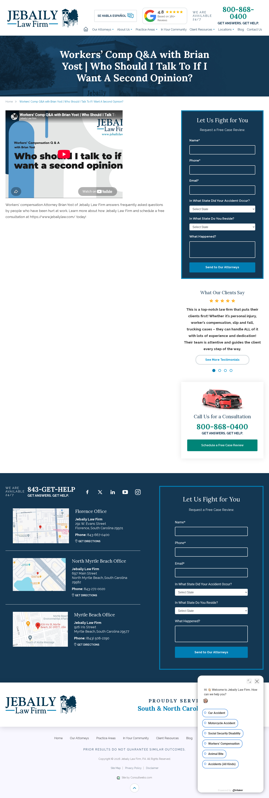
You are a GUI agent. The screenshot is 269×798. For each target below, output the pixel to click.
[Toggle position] (249, 681)
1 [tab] (213, 370)
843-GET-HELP (51, 489)
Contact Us (254, 29)
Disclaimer (152, 768)
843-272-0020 (94, 589)
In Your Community (174, 29)
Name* (194, 140)
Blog (241, 29)
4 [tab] (231, 370)
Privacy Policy (133, 768)
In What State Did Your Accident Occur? (219, 200)
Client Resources (201, 29)
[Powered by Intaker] (237, 790)
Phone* (194, 160)
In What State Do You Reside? (211, 218)
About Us (123, 29)
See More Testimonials (222, 359)
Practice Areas (146, 29)
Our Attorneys (102, 29)
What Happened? (202, 236)
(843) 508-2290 (97, 638)
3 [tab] (225, 370)
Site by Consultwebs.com (137, 777)
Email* (194, 180)
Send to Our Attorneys (222, 267)
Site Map (116, 768)
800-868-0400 (238, 13)
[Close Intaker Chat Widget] (257, 681)
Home (87, 29)
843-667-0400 (98, 535)
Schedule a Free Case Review (222, 445)
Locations (225, 29)
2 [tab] (219, 370)
